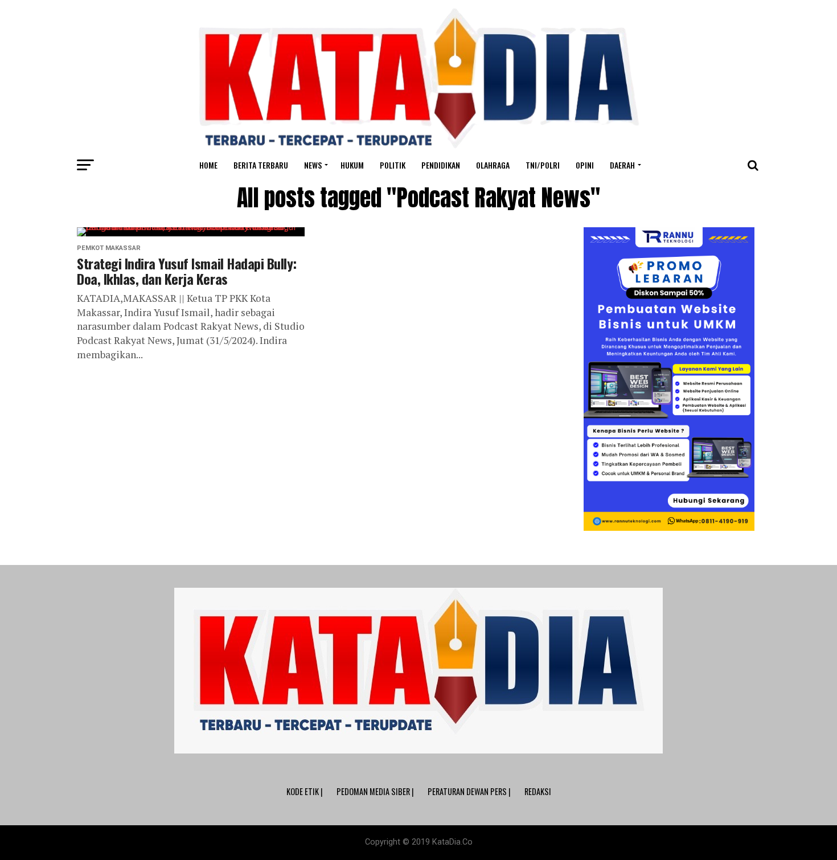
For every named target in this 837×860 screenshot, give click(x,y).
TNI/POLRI (543, 165)
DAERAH (622, 165)
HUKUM (352, 165)
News (313, 165)
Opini (585, 165)
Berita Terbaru (260, 165)
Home (208, 165)
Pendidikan (440, 165)
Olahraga (493, 165)
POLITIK (392, 165)
